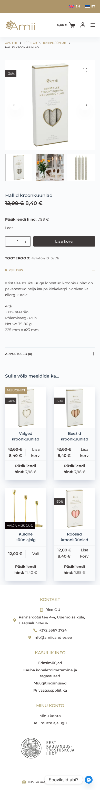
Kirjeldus (14, 270)
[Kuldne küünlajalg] (25, 508)
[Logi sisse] (82, 24)
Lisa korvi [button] (36, 452)
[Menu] (93, 25)
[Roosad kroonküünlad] (74, 508)
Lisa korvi (64, 241)
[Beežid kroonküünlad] (74, 407)
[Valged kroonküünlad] (25, 407)
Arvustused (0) (18, 354)
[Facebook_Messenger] (89, 780)
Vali (35, 553)
